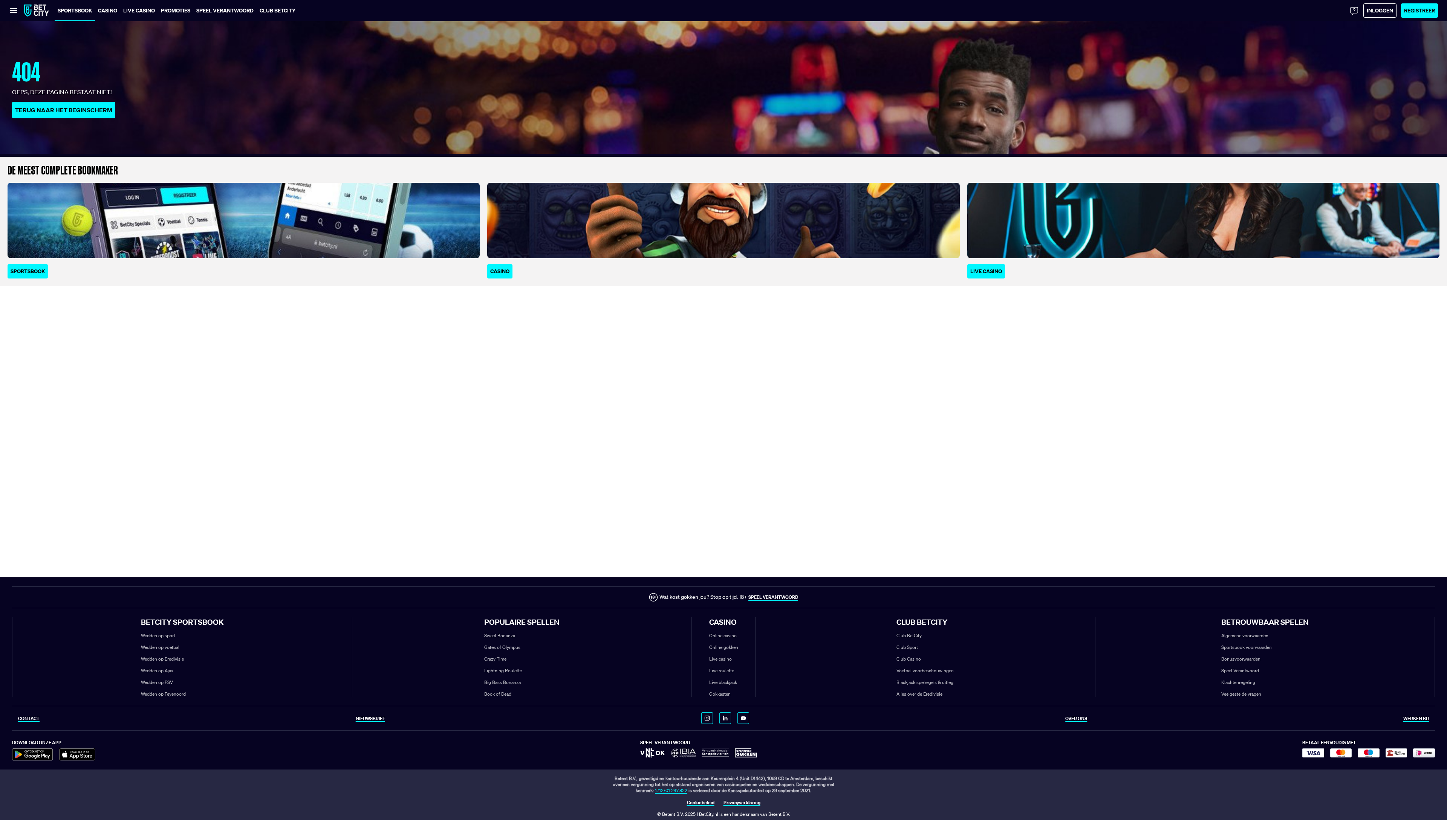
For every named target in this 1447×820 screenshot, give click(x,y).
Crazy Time (495, 659)
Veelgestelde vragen (1241, 694)
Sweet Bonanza (499, 635)
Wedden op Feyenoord (163, 694)
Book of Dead (497, 694)
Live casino (720, 659)
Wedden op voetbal (160, 647)
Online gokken (723, 647)
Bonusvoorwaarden (1240, 659)
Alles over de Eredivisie (919, 694)
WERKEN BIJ (1416, 718)
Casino (499, 271)
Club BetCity (909, 635)
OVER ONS (1076, 718)
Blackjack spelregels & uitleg (924, 682)
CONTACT (29, 718)
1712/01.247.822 (671, 790)
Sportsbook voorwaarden (1246, 647)
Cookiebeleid (700, 802)
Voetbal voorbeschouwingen (925, 670)
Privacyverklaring (742, 802)
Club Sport (907, 647)
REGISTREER (1419, 10)
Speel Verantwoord (1240, 670)
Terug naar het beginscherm (63, 110)
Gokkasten (720, 694)
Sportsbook (28, 271)
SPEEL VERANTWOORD (773, 597)
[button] (277, 10)
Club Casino (908, 659)
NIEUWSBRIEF (370, 718)
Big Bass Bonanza (502, 682)
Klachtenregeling (1238, 682)
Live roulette (721, 670)
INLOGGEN (1380, 10)
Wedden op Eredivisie (162, 659)
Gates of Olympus (502, 647)
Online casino (723, 635)
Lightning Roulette (503, 670)
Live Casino (986, 271)
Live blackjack (723, 682)
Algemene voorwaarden (1244, 635)
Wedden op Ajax (157, 670)
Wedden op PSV (157, 682)
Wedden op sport (158, 635)
